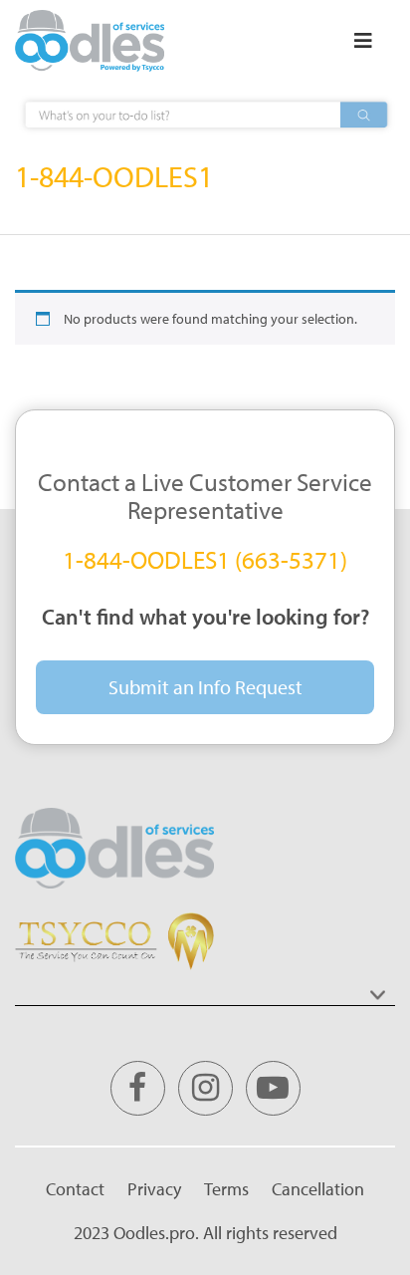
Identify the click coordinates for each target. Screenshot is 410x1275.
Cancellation (318, 1188)
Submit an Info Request (205, 686)
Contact (75, 1188)
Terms (226, 1188)
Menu (363, 41)
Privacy (154, 1188)
